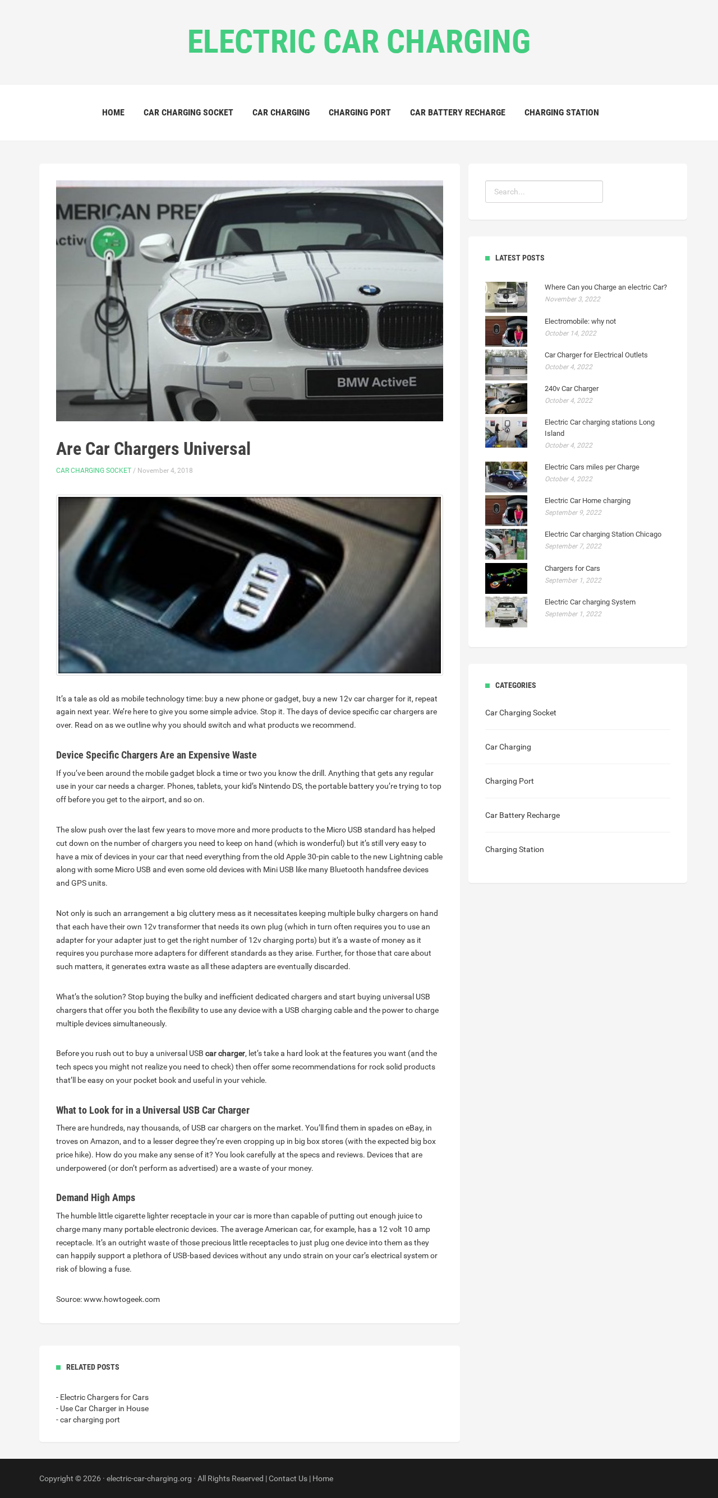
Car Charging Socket (188, 112)
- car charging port (88, 1419)
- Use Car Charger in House (102, 1408)
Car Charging (281, 112)
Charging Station (561, 112)
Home (113, 112)
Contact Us (288, 1478)
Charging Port (360, 112)
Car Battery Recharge (457, 112)
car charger (225, 1053)
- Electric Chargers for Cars (102, 1397)
